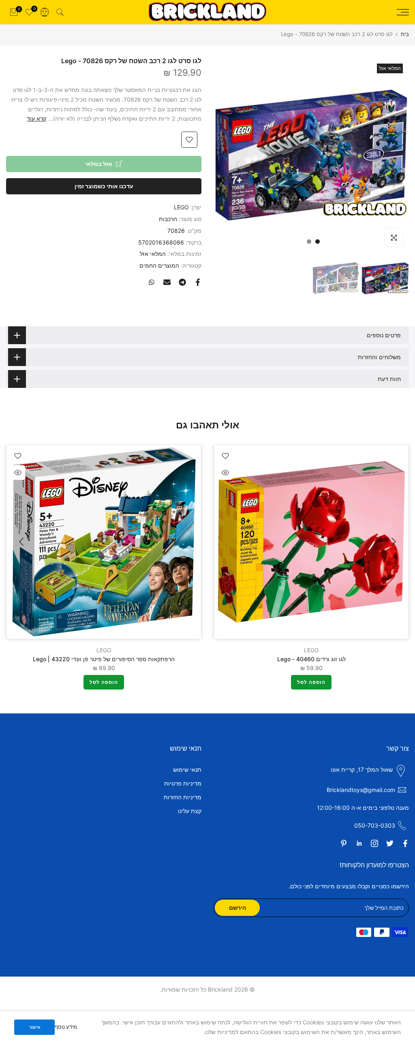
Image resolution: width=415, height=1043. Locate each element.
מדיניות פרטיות (182, 783)
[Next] (22, 542)
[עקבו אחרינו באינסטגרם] (374, 843)
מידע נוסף (66, 1027)
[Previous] (393, 542)
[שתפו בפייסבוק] (197, 282)
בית (405, 34)
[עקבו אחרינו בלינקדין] (359, 843)
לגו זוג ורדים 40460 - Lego (311, 659)
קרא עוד (36, 118)
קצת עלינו (189, 810)
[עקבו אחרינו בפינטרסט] (343, 843)
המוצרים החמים (159, 265)
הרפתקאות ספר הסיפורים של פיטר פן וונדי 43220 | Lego (104, 659)
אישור (35, 1027)
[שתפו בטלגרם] (182, 282)
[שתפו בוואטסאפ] (151, 282)
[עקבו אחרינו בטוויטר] (390, 843)
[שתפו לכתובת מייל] (167, 282)
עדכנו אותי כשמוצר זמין (104, 186)
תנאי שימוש (187, 769)
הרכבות (168, 218)
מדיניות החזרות (182, 797)
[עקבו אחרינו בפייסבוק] (405, 843)
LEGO (181, 207)
